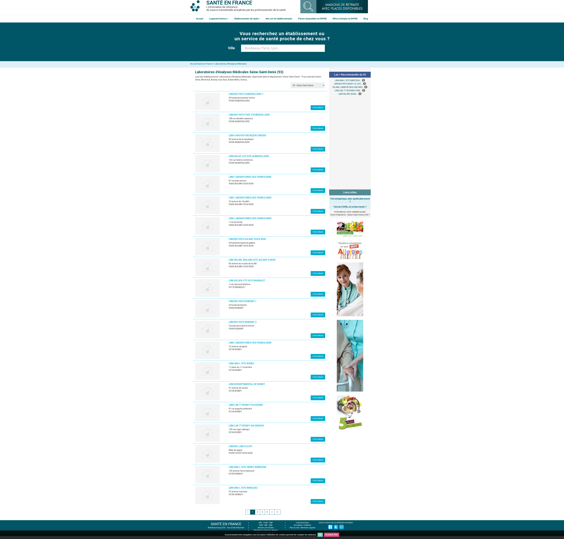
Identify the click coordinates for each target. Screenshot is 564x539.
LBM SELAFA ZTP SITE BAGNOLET (247, 280)
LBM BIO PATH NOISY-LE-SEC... (348, 84)
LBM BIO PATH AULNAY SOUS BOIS (247, 239)
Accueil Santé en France (201, 64)
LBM (270, 525)
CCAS (265, 523)
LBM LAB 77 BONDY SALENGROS (246, 425)
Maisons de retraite (266, 528)
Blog (366, 18)
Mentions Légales (308, 528)
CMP (271, 523)
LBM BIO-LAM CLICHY (240, 446)
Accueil (199, 18)
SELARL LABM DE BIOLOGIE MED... (348, 87)
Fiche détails (318, 107)
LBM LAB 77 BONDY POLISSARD (246, 404)
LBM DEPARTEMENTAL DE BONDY (247, 384)
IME (266, 525)
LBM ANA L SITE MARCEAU (243, 487)
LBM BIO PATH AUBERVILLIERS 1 (246, 94)
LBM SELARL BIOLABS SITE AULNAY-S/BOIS (252, 259)
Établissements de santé (246, 18)
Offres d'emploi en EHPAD (345, 18)
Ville (232, 48)
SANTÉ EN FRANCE (226, 524)
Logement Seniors (218, 18)
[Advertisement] (350, 142)
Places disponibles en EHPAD (312, 18)
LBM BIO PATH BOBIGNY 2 (242, 322)
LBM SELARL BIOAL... (348, 94)
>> (277, 512)
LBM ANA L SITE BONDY (241, 363)
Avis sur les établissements (279, 18)
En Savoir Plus (331, 535)
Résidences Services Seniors (266, 530)
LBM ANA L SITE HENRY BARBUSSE (247, 467)
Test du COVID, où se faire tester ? (350, 207)
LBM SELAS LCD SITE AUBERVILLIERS (249, 156)
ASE (260, 523)
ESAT (261, 525)
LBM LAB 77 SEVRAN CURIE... (348, 90)
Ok (320, 535)
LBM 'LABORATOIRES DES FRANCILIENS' (250, 177)
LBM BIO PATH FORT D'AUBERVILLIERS (249, 114)
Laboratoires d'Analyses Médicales (231, 64)
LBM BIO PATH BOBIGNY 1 (242, 301)
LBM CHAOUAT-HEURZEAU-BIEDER (247, 135)
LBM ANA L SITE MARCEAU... (348, 80)
